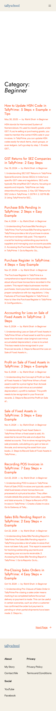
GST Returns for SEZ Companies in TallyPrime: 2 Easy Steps (27, 161)
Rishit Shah (30, 119)
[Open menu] (50, 6)
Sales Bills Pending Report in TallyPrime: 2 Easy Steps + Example (25, 521)
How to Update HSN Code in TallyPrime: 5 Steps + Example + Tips (27, 110)
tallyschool (12, 646)
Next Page (44, 627)
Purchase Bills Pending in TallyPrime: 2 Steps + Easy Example (23, 211)
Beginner (43, 119)
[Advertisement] (28, 44)
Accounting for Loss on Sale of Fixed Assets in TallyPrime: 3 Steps (26, 317)
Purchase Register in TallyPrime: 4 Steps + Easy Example (27, 262)
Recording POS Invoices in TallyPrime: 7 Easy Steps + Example (23, 468)
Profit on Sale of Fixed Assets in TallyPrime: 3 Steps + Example (27, 364)
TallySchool (12, 6)
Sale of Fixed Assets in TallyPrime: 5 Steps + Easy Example (23, 415)
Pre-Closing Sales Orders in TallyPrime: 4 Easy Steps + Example (24, 574)
